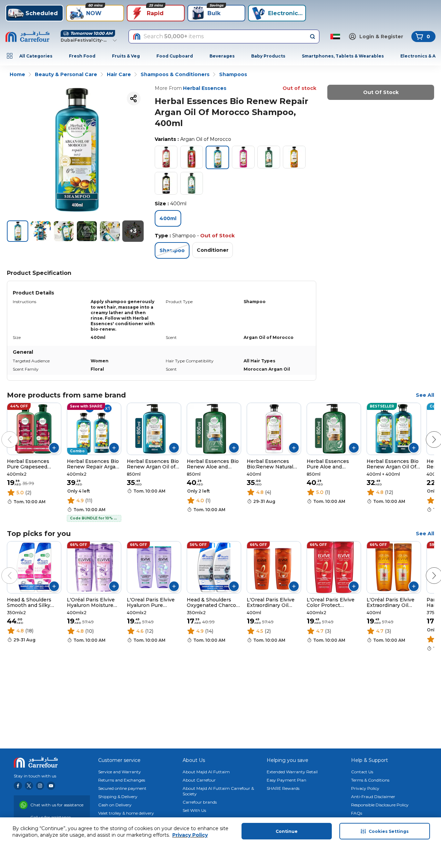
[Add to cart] (54, 447)
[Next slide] (427, 432)
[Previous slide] (2, 432)
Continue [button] (287, 831)
